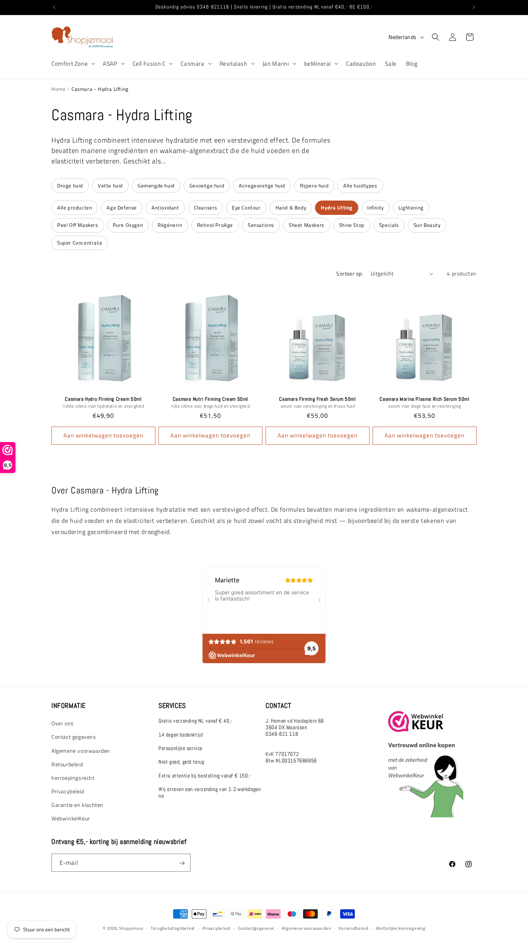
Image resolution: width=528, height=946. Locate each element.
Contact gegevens (73, 737)
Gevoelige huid (206, 185)
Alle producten (74, 207)
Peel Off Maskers (77, 225)
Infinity (375, 207)
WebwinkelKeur (70, 819)
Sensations (261, 225)
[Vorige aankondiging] (54, 7)
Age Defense (122, 207)
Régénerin (170, 225)
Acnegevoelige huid (262, 185)
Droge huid (70, 185)
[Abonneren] (181, 863)
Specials (389, 225)
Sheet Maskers (306, 225)
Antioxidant (165, 207)
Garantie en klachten (77, 805)
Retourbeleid (67, 764)
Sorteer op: (349, 273)
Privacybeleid (67, 792)
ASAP (110, 64)
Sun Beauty (427, 225)
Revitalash (233, 64)
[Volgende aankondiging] (473, 7)
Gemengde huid (156, 185)
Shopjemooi (131, 928)
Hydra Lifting (337, 207)
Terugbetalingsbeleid (173, 928)
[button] (72, 63)
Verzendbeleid (353, 928)
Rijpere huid (314, 185)
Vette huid (110, 185)
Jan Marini (275, 64)
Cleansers (205, 207)
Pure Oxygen (128, 225)
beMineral (317, 64)
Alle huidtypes (360, 185)
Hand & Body (291, 207)
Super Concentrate (79, 243)
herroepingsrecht (73, 778)
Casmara (192, 64)
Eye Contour (246, 207)
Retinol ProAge (215, 225)
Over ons (62, 724)
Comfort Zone (69, 64)
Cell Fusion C (149, 64)
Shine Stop (351, 225)
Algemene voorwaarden (80, 751)
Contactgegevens (256, 928)
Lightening (411, 207)
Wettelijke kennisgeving (400, 928)
